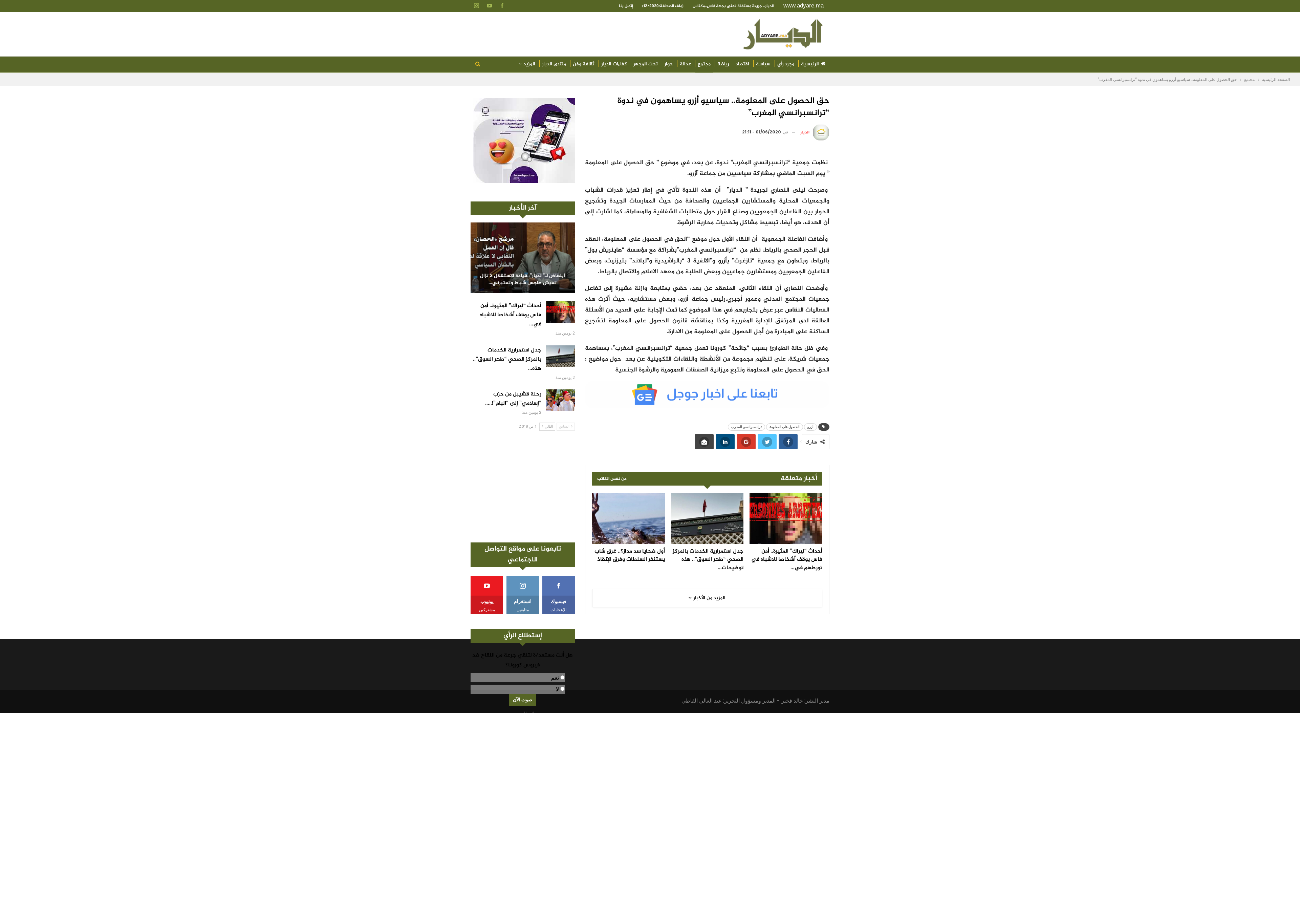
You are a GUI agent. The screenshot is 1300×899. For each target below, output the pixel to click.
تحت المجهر (645, 64)
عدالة (685, 64)
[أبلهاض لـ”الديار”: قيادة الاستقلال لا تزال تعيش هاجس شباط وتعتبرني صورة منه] (523, 258)
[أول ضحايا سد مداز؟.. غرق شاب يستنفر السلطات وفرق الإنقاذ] (628, 518)
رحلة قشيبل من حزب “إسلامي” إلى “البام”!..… (513, 399)
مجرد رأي (785, 64)
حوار (669, 64)
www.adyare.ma (803, 5)
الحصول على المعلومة (785, 426)
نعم (555, 678)
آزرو (810, 426)
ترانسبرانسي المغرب (746, 426)
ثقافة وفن (583, 64)
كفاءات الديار (614, 64)
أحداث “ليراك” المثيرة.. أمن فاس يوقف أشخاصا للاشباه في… (510, 315)
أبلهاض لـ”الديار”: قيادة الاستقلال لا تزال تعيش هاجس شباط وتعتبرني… (522, 279)
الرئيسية (810, 64)
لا (557, 689)
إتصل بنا (626, 6)
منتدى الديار (554, 64)
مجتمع (704, 64)
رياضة (723, 64)
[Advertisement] (523, 486)
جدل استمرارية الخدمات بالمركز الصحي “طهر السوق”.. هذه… (507, 359)
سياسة (763, 64)
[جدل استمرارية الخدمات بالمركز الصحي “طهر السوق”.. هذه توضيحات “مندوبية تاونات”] (707, 518)
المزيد (529, 64)
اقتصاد (742, 64)
